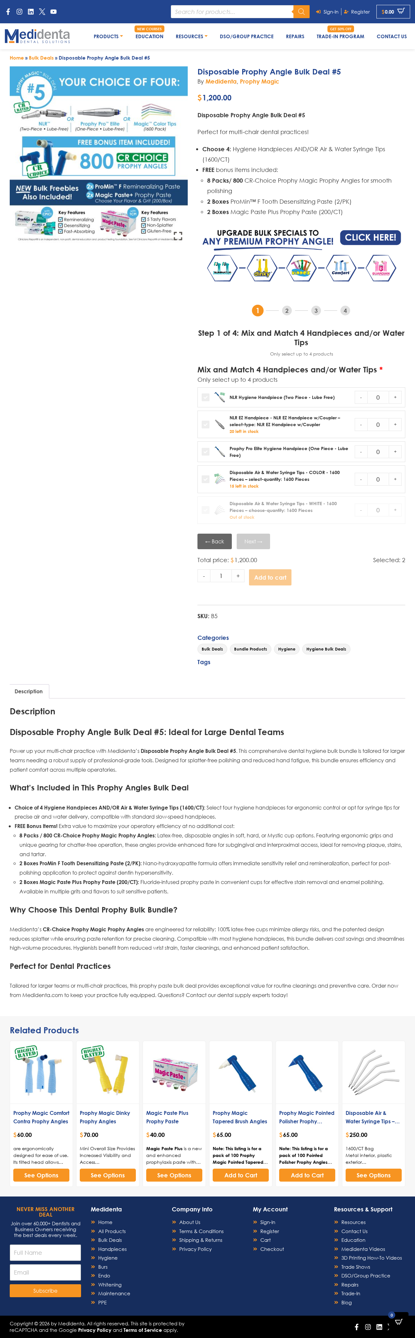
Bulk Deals (41, 58)
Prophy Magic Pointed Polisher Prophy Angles (307, 1121)
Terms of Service (143, 1330)
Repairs (295, 36)
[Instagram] (19, 11)
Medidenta (221, 81)
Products (107, 36)
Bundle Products (250, 649)
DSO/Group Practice (247, 36)
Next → (253, 541)
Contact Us (392, 36)
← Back (214, 541)
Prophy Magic (259, 81)
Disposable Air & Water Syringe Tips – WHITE (370, 1121)
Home (17, 58)
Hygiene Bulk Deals (326, 649)
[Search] (301, 11)
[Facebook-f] (8, 11)
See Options (41, 1175)
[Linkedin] (31, 11)
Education (149, 36)
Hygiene (286, 649)
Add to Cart (240, 1175)
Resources (190, 36)
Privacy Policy (95, 1330)
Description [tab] (29, 691)
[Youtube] (53, 11)
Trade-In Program (340, 36)
